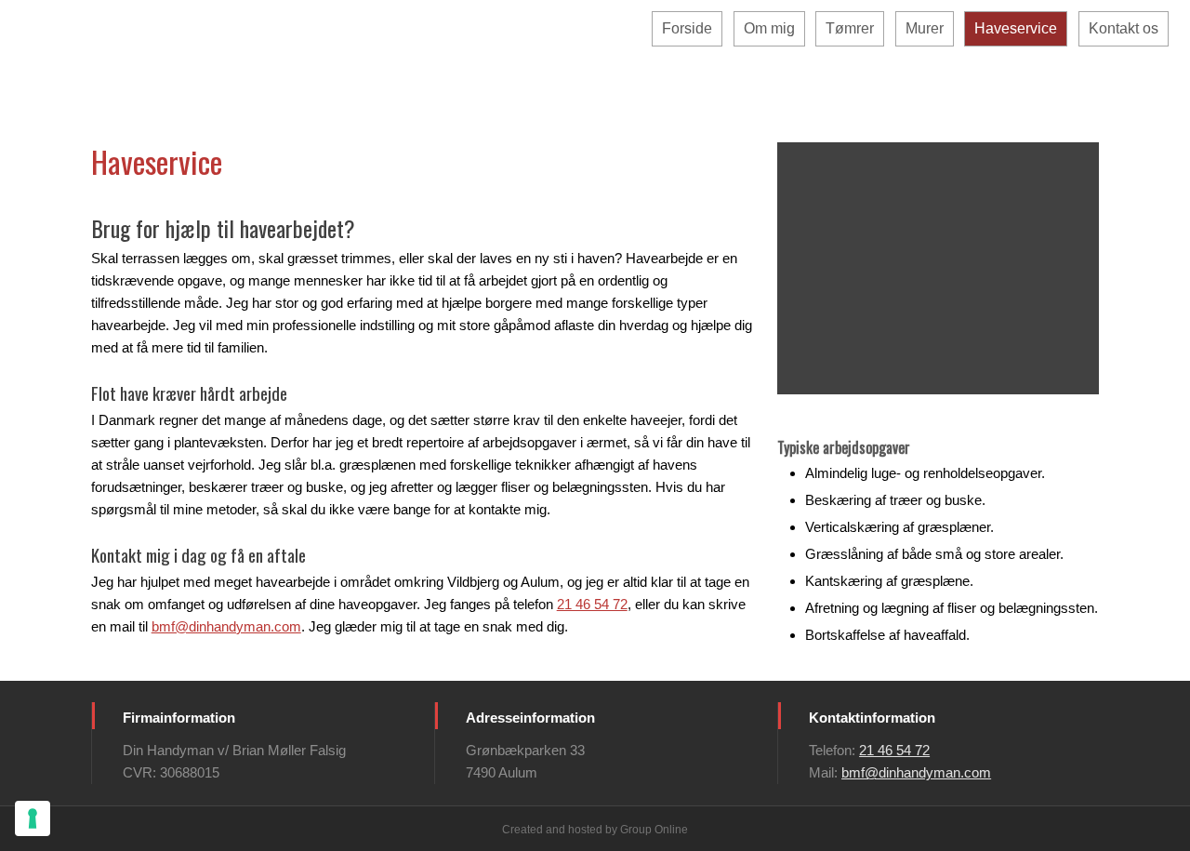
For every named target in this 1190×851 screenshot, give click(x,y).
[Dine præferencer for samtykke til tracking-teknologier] (32, 818)
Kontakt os (1123, 28)
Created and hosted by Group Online (595, 829)
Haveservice (1015, 28)
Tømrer (850, 28)
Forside (687, 28)
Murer (925, 28)
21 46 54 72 (592, 604)
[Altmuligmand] (297, 68)
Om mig (769, 28)
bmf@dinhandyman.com (226, 626)
